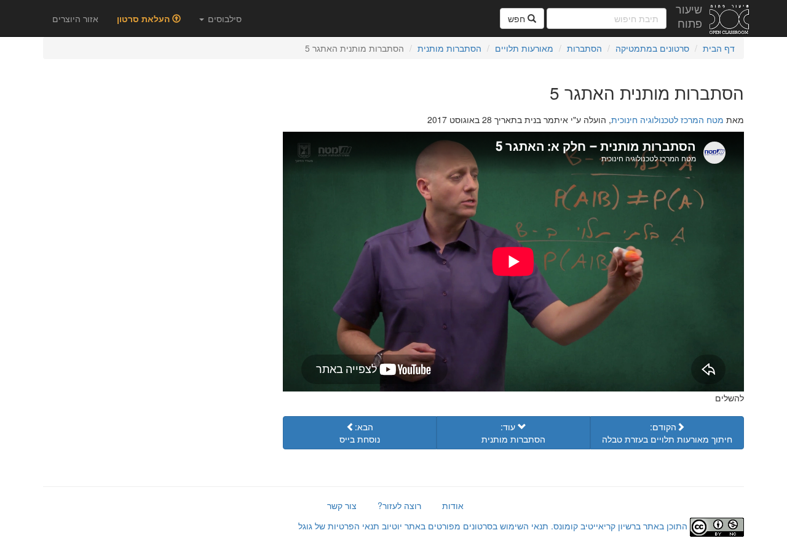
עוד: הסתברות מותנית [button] (513, 432)
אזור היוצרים (75, 18)
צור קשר (342, 505)
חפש (518, 18)
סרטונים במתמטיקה (652, 48)
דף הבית (719, 48)
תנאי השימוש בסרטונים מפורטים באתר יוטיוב (463, 526)
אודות (453, 505)
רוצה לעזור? (399, 505)
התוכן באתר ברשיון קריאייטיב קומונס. (619, 526)
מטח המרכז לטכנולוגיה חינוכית (667, 119)
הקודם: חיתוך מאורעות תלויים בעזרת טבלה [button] (667, 432)
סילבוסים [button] (223, 18)
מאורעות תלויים (524, 48)
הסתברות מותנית (449, 48)
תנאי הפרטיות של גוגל (338, 526)
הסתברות (584, 48)
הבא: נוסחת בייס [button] (359, 432)
